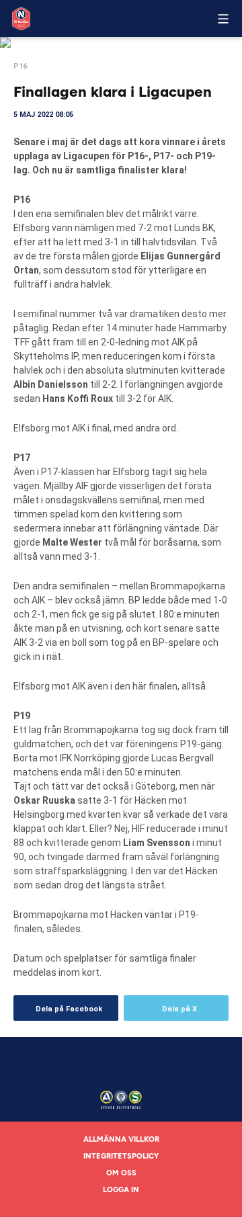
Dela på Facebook (69, 1009)
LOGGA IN (121, 1189)
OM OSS (121, 1173)
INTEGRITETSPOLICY (121, 1156)
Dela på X (179, 1009)
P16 (20, 66)
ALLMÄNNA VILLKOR (121, 1139)
